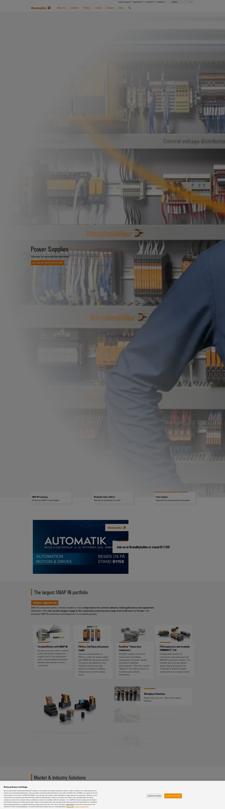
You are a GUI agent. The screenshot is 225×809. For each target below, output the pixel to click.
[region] (112, 795)
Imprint (70, 806)
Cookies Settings (154, 796)
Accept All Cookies (173, 796)
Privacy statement (81, 806)
